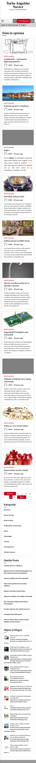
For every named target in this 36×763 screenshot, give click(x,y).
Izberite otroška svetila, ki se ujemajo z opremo (16, 284)
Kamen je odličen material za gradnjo (16, 578)
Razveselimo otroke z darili (16, 470)
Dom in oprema (9, 56)
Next (21, 497)
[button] (15, 21)
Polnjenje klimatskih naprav (13, 614)
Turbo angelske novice (18, 5)
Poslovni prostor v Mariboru (16, 106)
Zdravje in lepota (9, 552)
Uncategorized (9, 547)
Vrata (11, 706)
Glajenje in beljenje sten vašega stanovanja (17, 380)
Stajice (7, 150)
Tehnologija (8, 536)
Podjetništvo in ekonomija (12, 526)
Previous (10, 494)
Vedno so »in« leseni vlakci (16, 426)
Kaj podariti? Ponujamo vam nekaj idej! (16, 333)
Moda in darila (8, 520)
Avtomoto (7, 510)
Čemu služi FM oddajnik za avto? (20, 647)
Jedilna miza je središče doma (17, 241)
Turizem (6, 541)
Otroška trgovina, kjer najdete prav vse (17, 609)
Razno (6, 531)
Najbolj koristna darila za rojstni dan (21, 686)
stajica (30, 163)
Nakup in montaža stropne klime (14, 591)
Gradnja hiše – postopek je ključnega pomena (15, 60)
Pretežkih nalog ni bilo (14, 197)
